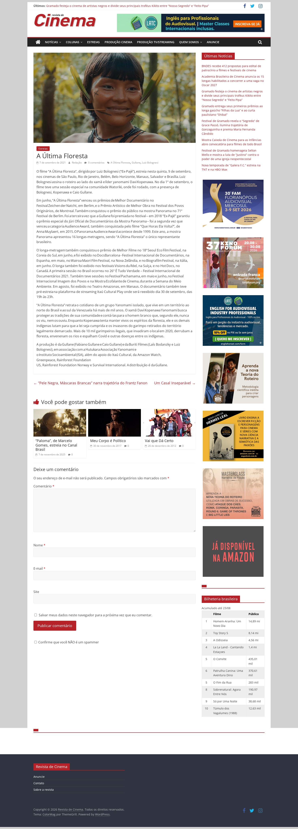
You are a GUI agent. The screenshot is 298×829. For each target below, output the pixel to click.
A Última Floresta (120, 162)
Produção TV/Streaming (155, 42)
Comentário (43, 486)
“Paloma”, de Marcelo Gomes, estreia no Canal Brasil (56, 445)
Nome (39, 545)
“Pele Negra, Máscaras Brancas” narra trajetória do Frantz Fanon (90, 382)
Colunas (72, 42)
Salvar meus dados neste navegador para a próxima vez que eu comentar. (95, 615)
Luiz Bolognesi (150, 162)
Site (36, 592)
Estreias (93, 42)
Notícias (51, 42)
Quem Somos (189, 42)
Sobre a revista (43, 790)
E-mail (39, 568)
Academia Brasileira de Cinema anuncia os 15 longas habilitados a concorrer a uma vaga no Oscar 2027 (233, 81)
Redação (77, 162)
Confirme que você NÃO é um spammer (68, 642)
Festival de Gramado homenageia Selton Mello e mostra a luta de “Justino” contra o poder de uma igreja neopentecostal (230, 154)
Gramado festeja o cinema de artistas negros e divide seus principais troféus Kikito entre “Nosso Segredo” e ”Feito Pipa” (127, 6)
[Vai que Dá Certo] (169, 411)
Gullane (136, 162)
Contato (38, 783)
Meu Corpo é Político (108, 440)
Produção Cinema (118, 42)
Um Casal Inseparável (175, 382)
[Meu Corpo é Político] (114, 411)
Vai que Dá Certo (159, 440)
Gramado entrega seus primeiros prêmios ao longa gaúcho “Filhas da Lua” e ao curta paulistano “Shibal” (232, 110)
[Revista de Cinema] (38, 42)
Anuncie (213, 42)
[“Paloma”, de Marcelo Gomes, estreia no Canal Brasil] (59, 411)
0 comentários (96, 162)
